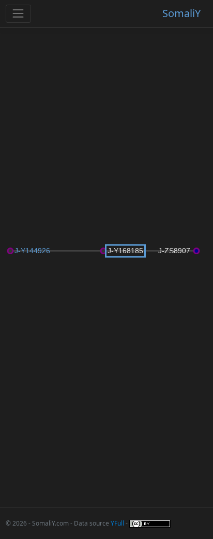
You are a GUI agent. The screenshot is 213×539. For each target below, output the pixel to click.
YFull (117, 523)
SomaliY (181, 13)
